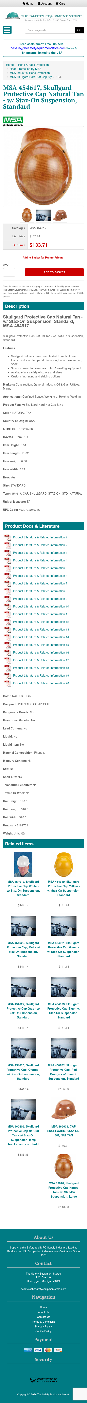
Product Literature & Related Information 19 (41, 675)
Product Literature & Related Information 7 (40, 583)
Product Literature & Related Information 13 (41, 629)
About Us (43, 1312)
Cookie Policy (43, 1331)
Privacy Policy (43, 1326)
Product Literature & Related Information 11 (41, 614)
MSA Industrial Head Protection (30, 73)
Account (46, 3)
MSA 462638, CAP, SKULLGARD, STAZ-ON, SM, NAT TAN (63, 1130)
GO (79, 30)
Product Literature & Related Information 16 (41, 652)
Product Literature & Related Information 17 (41, 660)
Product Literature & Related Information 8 (40, 591)
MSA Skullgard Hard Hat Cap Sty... (32, 77)
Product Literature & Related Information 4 (40, 560)
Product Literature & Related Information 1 (40, 537)
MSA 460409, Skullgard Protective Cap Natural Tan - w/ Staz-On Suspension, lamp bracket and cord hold (23, 1135)
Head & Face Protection (33, 65)
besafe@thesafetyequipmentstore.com (43, 1289)
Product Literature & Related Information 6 (40, 576)
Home (29, 3)
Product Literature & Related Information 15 (41, 645)
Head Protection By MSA (25, 69)
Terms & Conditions (43, 1321)
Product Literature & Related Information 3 (40, 553)
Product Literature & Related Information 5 (40, 568)
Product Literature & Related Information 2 (40, 545)
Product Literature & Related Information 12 (41, 622)
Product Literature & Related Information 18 (41, 668)
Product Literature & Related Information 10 (41, 606)
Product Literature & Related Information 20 (41, 683)
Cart (61, 3)
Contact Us (43, 1317)
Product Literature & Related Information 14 (41, 637)
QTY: (6, 265)
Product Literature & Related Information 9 (40, 599)
